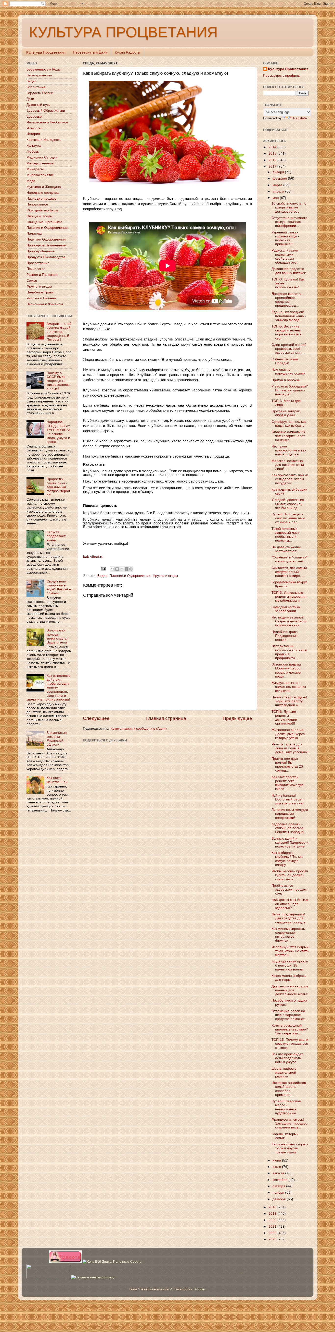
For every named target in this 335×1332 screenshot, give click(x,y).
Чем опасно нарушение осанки (288, 371)
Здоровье (34, 116)
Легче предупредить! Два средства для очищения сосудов (288, 918)
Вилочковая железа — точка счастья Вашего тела (57, 636)
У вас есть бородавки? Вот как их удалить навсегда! (289, 390)
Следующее (96, 718)
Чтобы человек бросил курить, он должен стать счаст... (289, 875)
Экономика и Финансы (44, 304)
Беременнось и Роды (43, 69)
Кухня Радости (127, 52)
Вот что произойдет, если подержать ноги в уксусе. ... (287, 1058)
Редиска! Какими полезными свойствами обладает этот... (285, 256)
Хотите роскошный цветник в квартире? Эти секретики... (289, 1029)
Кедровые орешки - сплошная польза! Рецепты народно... (289, 828)
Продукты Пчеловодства (45, 257)
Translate (299, 118)
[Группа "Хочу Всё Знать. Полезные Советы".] (112, 1261)
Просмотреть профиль (281, 75)
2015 (273, 153)
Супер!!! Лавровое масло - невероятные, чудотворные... (286, 1107)
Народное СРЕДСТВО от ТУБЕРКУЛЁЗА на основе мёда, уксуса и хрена (58, 432)
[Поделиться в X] (121, 569)
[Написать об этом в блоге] (117, 569)
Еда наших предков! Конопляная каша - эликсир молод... (288, 316)
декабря (279, 1199)
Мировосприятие (40, 175)
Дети (30, 99)
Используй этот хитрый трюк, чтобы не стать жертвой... (290, 951)
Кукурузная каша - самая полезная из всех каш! (288, 686)
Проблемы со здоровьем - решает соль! (289, 889)
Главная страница (166, 718)
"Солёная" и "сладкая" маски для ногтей (289, 559)
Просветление (38, 263)
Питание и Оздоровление (130, 576)
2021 (273, 1226)
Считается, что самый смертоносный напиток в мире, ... (289, 572)
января (278, 172)
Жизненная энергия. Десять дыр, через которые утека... (288, 733)
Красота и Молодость (43, 140)
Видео (102, 576)
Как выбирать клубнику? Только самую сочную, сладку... (287, 859)
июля (277, 1167)
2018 (273, 1207)
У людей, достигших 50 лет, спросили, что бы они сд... (287, 503)
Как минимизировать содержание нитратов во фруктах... (288, 935)
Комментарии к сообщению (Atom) (139, 728)
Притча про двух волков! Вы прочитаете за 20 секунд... (287, 765)
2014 (273, 147)
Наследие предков (41, 198)
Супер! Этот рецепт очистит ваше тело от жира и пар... (288, 518)
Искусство (34, 128)
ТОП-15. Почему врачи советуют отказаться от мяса (289, 1043)
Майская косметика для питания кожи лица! (287, 465)
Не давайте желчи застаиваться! (286, 549)
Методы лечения (40, 163)
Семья (31, 280)
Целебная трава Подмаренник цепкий (284, 636)
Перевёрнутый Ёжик (90, 52)
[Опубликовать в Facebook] (126, 569)
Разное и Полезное (42, 275)
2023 (273, 1239)
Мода (30, 181)
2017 (273, 166)
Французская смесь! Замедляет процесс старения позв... (289, 1123)
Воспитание (36, 87)
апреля (278, 191)
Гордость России (39, 93)
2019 (273, 1213)
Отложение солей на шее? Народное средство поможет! (288, 1015)
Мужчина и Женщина (43, 187)
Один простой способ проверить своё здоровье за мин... (288, 348)
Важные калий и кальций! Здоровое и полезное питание (290, 842)
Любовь (32, 151)
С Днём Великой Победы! (284, 361)
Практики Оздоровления (46, 239)
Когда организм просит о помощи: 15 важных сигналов (289, 965)
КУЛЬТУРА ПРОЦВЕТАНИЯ (123, 32)
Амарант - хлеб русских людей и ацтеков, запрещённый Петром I (59, 331)
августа (278, 1173)
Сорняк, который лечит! (284, 1136)
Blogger (199, 1289)
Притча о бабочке (285, 380)
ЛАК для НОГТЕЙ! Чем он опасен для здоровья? (289, 904)
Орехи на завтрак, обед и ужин (286, 413)
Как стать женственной (57, 780)
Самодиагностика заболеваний (285, 609)
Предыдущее (237, 718)
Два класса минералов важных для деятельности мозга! (289, 990)
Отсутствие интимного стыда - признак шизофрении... (289, 222)
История (33, 134)
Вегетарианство (39, 75)
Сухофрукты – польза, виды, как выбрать (289, 423)
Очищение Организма (44, 222)
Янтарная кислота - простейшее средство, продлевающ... (287, 300)
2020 (273, 1220)
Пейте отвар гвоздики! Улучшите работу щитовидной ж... (289, 701)
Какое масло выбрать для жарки (288, 977)
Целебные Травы (40, 292)
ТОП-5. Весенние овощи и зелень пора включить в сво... (286, 332)
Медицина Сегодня (42, 157)
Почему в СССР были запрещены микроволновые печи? (58, 381)
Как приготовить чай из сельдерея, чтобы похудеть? (289, 479)
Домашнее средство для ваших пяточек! (289, 271)
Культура (33, 145)
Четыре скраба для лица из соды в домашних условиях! (290, 748)
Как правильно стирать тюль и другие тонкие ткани (289, 1148)
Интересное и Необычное (47, 122)
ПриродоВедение (40, 251)
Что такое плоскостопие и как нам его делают (288, 450)
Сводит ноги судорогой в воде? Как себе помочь (59, 587)
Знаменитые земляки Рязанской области (57, 739)
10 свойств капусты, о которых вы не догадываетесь (288, 207)
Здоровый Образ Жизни (45, 110)
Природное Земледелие (46, 245)
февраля (280, 178)
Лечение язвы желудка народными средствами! (289, 813)
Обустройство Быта (42, 210)
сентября (280, 1180)
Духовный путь (38, 105)
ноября (278, 1192)
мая (276, 198)
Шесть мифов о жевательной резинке (283, 1072)
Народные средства (42, 192)
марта (277, 185)
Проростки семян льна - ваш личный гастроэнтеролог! (58, 487)
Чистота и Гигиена (41, 298)
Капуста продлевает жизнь (56, 536)
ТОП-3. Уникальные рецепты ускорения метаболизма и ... (289, 596)
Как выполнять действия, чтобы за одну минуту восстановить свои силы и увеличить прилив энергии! (48, 687)
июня (277, 1160)
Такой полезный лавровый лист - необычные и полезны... (286, 535)
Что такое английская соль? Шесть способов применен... (288, 1089)
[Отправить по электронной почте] (112, 569)
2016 (273, 160)
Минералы (35, 169)
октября (279, 1186)
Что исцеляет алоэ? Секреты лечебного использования (289, 621)
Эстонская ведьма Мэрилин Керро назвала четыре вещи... (286, 670)
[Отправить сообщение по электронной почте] (103, 568)
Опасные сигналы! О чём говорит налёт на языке (288, 436)
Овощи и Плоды (39, 216)
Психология (35, 269)
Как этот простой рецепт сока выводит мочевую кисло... (287, 783)
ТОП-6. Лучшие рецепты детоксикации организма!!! (284, 718)
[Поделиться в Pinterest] (131, 569)
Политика (34, 233)
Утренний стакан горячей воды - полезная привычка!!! (285, 238)
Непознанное (37, 204)
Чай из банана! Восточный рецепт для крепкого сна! (288, 799)
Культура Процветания (45, 52)
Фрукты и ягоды (165, 576)
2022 (273, 1233)
